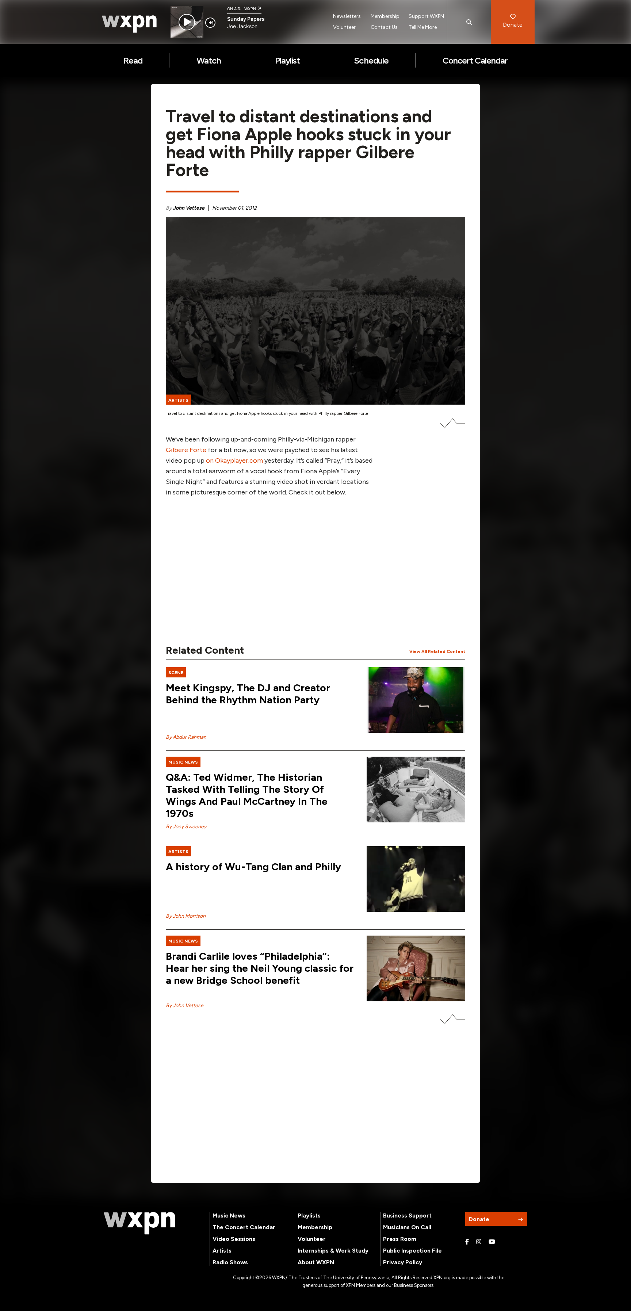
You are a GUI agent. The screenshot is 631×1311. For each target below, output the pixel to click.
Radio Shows (230, 1262)
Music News (229, 1215)
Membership (385, 16)
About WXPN (316, 1262)
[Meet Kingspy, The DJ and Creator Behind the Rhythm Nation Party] (416, 700)
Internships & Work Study (333, 1250)
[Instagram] (478, 1242)
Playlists (309, 1215)
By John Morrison (186, 916)
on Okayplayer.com (234, 460)
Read (132, 60)
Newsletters (347, 16)
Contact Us (384, 27)
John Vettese (188, 208)
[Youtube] (492, 1242)
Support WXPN (426, 16)
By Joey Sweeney (186, 826)
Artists (222, 1250)
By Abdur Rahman (186, 737)
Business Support (407, 1215)
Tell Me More (423, 27)
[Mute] (210, 23)
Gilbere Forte (186, 450)
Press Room (399, 1238)
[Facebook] (467, 1242)
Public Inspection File (412, 1250)
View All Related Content (437, 651)
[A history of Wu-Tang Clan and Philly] (416, 879)
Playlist (287, 60)
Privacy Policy (402, 1262)
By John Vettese (184, 1005)
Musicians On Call (407, 1227)
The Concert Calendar (244, 1227)
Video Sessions (234, 1238)
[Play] (187, 22)
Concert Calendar (475, 60)
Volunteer (344, 27)
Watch (208, 60)
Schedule (371, 60)
